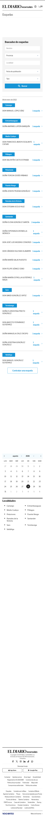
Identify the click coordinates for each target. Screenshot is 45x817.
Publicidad (26, 783)
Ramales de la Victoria (13, 201)
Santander (9, 217)
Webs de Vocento (36, 814)
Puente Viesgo (10, 185)
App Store (13, 770)
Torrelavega (9, 305)
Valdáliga (8, 355)
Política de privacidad (13, 783)
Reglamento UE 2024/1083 (15, 780)
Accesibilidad (37, 777)
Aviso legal (27, 777)
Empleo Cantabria (23, 805)
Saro (7, 290)
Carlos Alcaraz (35, 805)
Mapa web (34, 783)
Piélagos (8, 154)
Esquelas (7, 14)
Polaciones (9, 170)
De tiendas (26, 797)
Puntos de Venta (11, 799)
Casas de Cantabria (20, 802)
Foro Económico (11, 805)
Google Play (33, 770)
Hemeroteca (35, 799)
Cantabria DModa (33, 791)
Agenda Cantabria (8, 794)
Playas (18, 794)
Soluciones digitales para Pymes (32, 794)
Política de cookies (31, 785)
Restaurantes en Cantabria (13, 797)
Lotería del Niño (29, 808)
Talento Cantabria (23, 799)
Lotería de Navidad (16, 808)
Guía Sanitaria (36, 797)
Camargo (8, 105)
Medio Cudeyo (10, 136)
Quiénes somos (17, 777)
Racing (39, 802)
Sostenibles (31, 802)
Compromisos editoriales (16, 785)
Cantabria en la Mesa (20, 791)
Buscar (24, 86)
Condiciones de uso (32, 780)
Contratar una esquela (22, 370)
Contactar (7, 777)
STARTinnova (8, 802)
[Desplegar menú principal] (41, 6)
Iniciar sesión (35, 6)
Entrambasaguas (11, 121)
